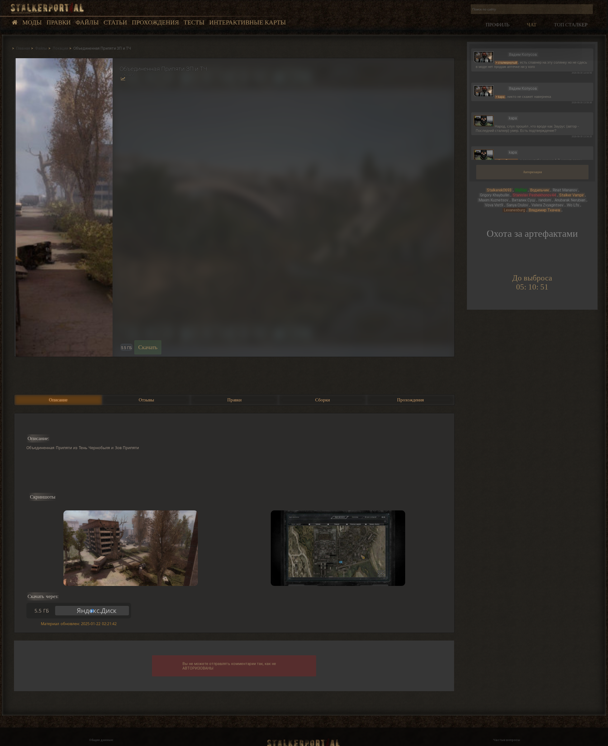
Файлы (87, 22)
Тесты (194, 22)
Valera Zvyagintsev (547, 205)
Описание (58, 399)
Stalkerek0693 (499, 190)
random (545, 200)
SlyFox (521, 190)
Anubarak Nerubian (570, 200)
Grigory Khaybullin (494, 195)
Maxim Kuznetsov (493, 200)
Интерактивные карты (247, 22)
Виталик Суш (523, 200)
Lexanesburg (514, 210)
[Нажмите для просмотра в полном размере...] (63, 207)
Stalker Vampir (571, 195)
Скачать (147, 347)
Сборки (322, 399)
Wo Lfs (573, 205)
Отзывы (146, 399)
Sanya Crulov (517, 205)
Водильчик (539, 190)
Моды (32, 22)
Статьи (115, 22)
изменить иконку (484, 56)
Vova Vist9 (494, 205)
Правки (59, 22)
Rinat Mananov (565, 190)
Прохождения (155, 22)
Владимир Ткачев (544, 210)
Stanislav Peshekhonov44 (534, 195)
